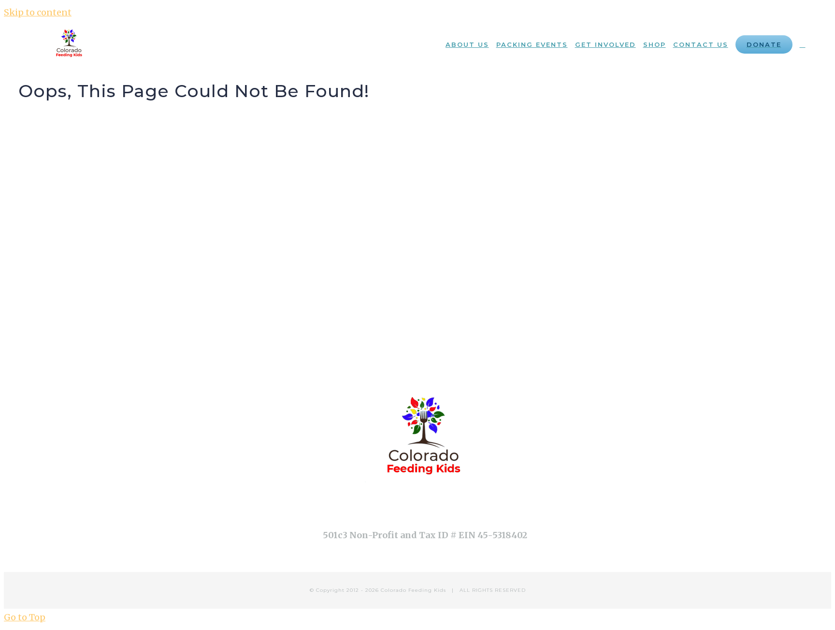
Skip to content (38, 12)
